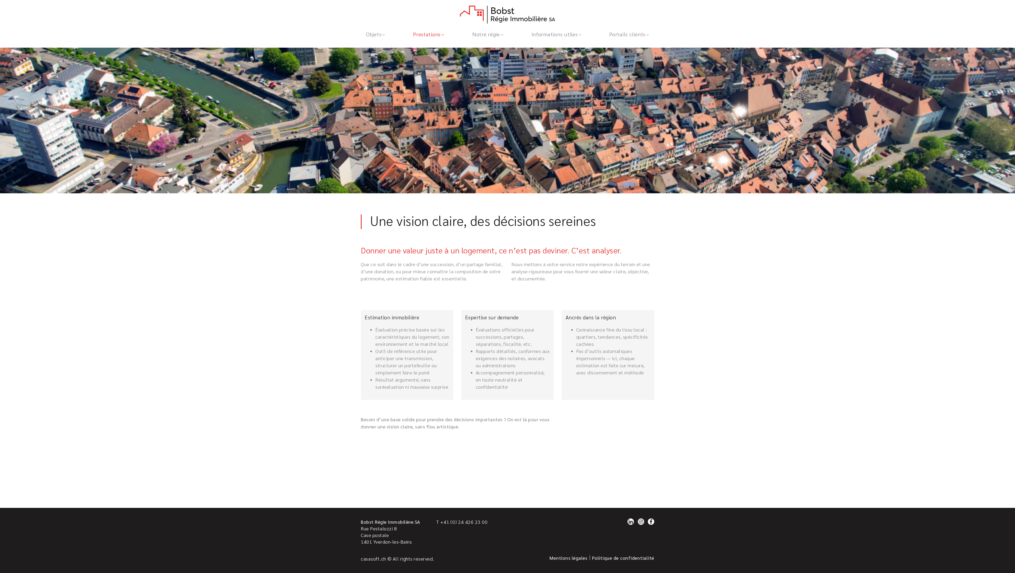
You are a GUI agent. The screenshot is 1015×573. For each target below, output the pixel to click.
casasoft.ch (373, 559)
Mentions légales (568, 558)
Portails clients (627, 34)
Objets (373, 34)
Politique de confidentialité (623, 558)
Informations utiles (555, 34)
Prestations (427, 34)
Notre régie (486, 34)
